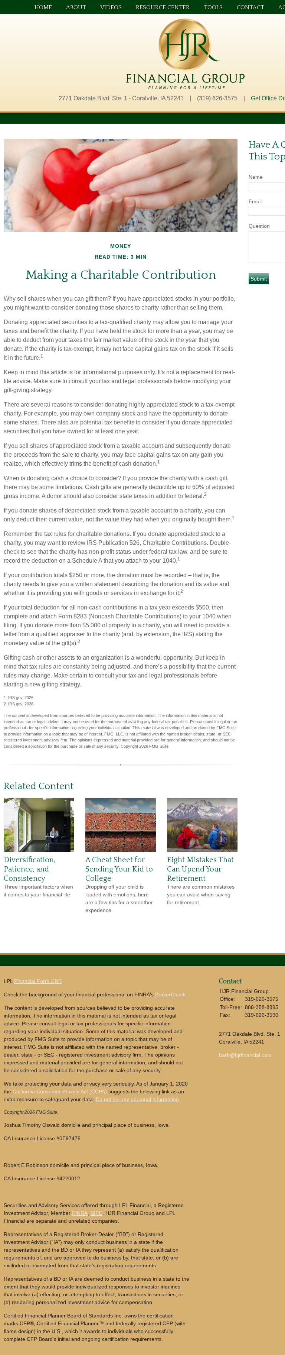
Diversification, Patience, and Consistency (29, 869)
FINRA (80, 1213)
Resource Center (163, 7)
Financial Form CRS (38, 981)
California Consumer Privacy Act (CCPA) (60, 1091)
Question (259, 226)
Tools (213, 7)
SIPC (96, 1213)
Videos (111, 7)
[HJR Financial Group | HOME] (185, 87)
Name (256, 177)
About (76, 7)
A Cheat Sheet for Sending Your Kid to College (119, 869)
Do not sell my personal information (137, 1099)
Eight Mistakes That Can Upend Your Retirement (200, 869)
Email (255, 201)
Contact (250, 7)
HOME (43, 7)
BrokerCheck (170, 994)
